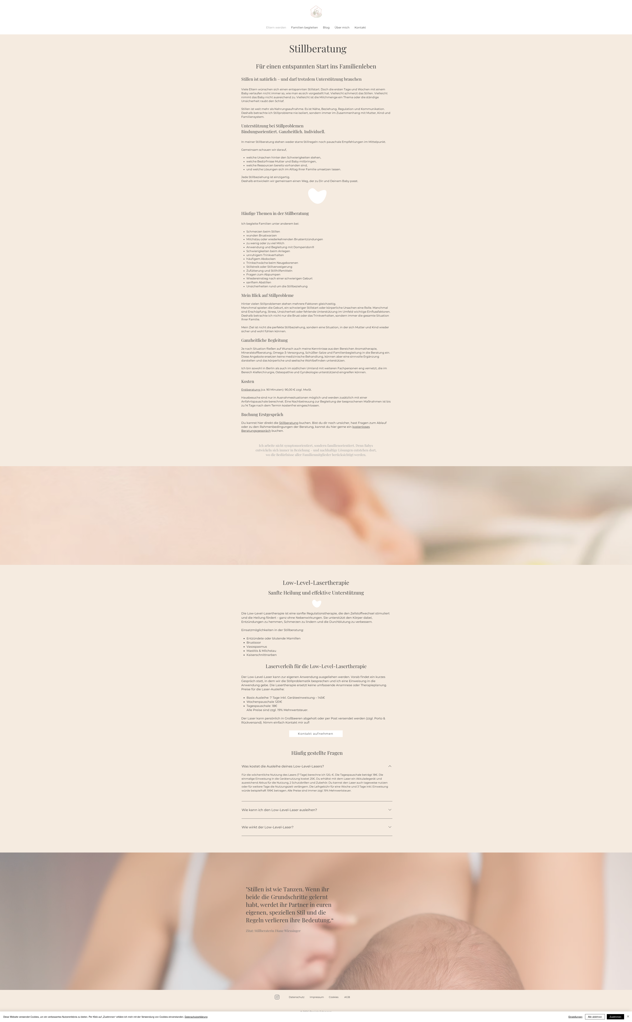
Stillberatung (288, 423)
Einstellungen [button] (575, 1016)
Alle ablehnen (595, 1016)
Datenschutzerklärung (196, 1016)
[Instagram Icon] (277, 997)
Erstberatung (251, 389)
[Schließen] (628, 1016)
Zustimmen (615, 1016)
